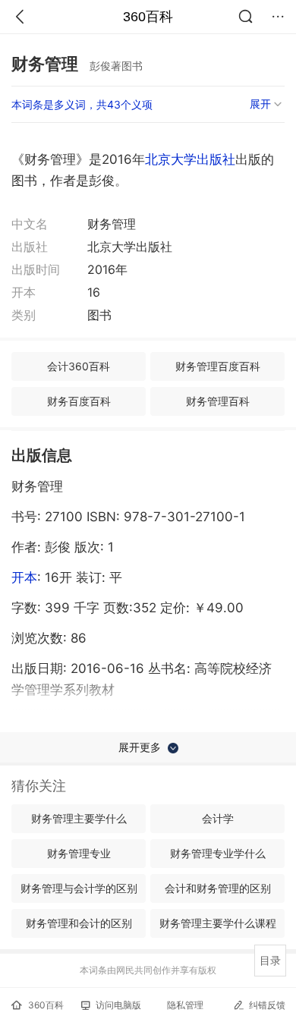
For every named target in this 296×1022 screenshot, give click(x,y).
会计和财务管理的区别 (218, 888)
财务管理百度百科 (217, 366)
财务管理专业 (79, 853)
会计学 (218, 818)
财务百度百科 (79, 401)
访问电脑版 (118, 1005)
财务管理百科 (218, 401)
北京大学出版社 (190, 159)
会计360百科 (78, 366)
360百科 (148, 16)
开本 (24, 577)
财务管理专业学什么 (218, 853)
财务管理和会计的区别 (79, 923)
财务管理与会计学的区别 (78, 888)
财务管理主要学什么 (79, 818)
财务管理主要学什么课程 (217, 923)
